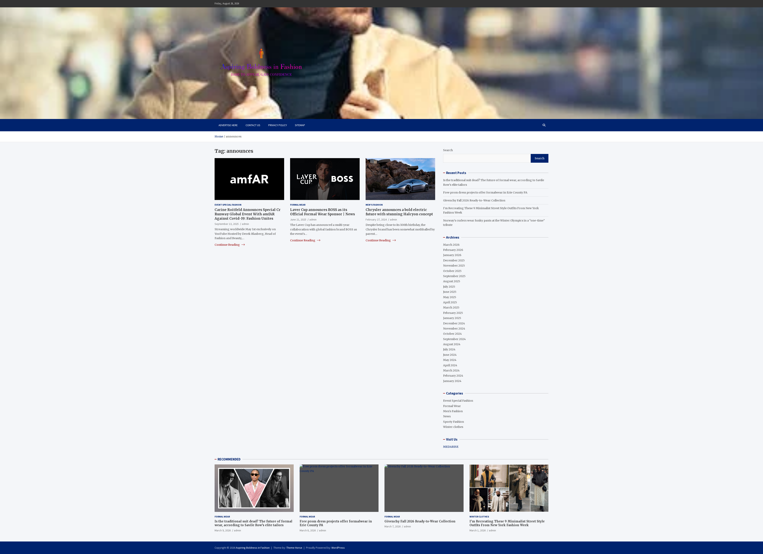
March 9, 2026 (223, 530)
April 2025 (450, 302)
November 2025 (454, 265)
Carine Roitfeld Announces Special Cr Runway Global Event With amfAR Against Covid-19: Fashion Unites (248, 213)
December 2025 (454, 260)
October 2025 (452, 271)
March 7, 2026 (392, 526)
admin (245, 223)
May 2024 (449, 360)
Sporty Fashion (453, 421)
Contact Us (253, 125)
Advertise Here (228, 125)
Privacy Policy (277, 125)
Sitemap (300, 125)
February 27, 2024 (376, 219)
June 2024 (450, 355)
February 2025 (453, 313)
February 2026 (453, 250)
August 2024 (451, 344)
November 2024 (454, 328)
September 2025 (454, 276)
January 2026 (452, 255)
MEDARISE (450, 447)
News (447, 416)
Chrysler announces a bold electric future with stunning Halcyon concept (399, 211)
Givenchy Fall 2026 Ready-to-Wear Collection (474, 200)
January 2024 (452, 381)
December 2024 (454, 323)
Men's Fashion (374, 204)
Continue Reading (227, 244)
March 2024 (451, 370)
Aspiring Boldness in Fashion (253, 547)
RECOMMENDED (229, 459)
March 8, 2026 (308, 530)
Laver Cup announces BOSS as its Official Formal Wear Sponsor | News (322, 211)
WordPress (338, 547)
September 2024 (454, 339)
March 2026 (451, 245)
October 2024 (452, 333)
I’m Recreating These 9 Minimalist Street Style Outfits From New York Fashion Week (507, 523)
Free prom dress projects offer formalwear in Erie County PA (485, 192)
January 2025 (452, 318)
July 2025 (449, 286)
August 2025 (451, 281)
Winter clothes (453, 427)
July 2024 (449, 349)
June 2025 (449, 292)
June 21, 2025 (298, 219)
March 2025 (451, 307)
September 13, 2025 (227, 223)
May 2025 (449, 297)
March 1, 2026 (478, 530)
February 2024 (453, 375)
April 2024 (450, 365)
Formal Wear (297, 204)
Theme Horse (294, 547)
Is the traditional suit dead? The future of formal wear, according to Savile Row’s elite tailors (253, 523)
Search (448, 150)
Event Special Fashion (228, 204)
